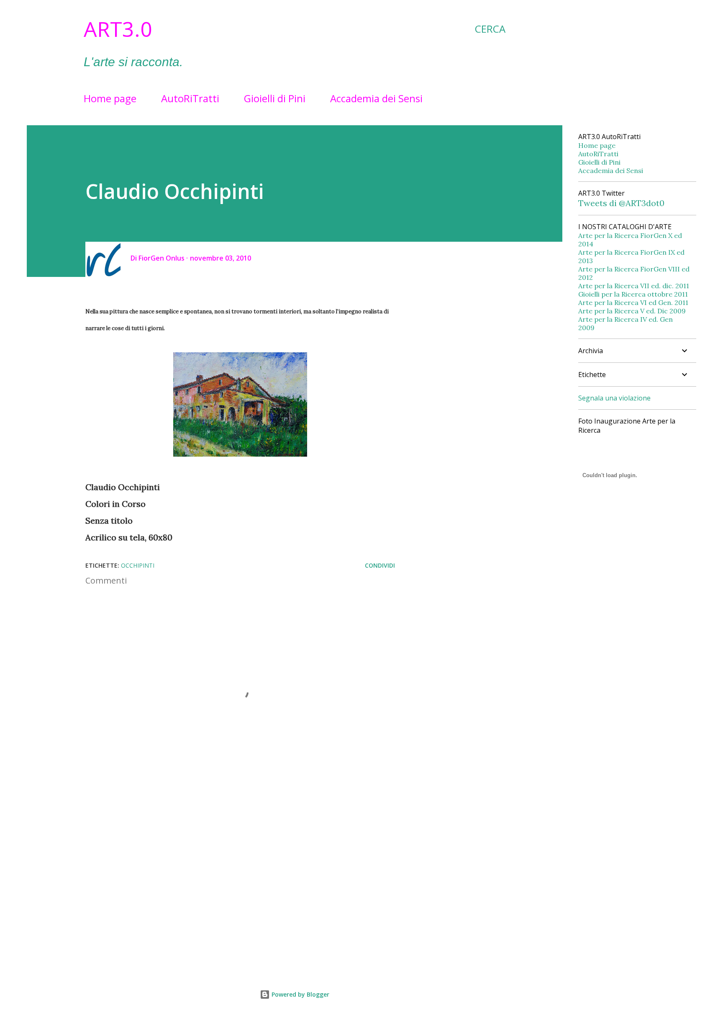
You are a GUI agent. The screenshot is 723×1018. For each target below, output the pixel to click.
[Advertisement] (226, 862)
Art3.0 (118, 29)
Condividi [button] (380, 565)
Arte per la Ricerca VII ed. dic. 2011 (633, 286)
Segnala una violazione (614, 398)
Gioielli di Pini (274, 98)
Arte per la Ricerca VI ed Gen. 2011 (633, 302)
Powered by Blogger (299, 994)
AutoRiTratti (190, 98)
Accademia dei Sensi (376, 98)
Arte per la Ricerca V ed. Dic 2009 (632, 311)
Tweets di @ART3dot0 (621, 203)
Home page (110, 98)
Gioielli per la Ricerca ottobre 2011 (633, 294)
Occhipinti (137, 565)
